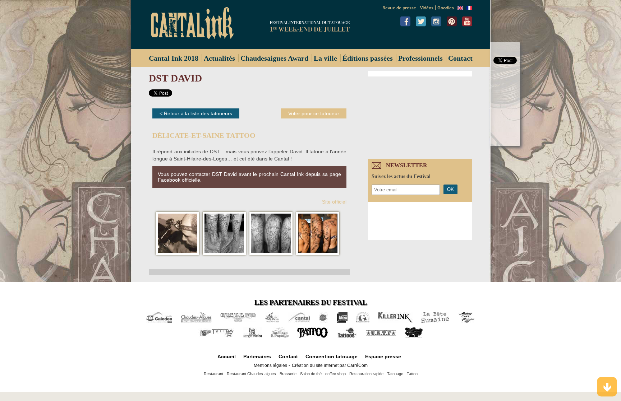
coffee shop (335, 374)
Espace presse (383, 356)
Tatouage (395, 374)
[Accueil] (195, 24)
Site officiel (334, 202)
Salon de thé (311, 374)
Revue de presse (399, 8)
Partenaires (257, 356)
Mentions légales (270, 365)
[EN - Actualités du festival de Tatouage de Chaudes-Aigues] (460, 8)
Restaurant (213, 374)
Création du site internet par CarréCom (330, 365)
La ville (325, 58)
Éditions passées (367, 58)
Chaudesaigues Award (274, 58)
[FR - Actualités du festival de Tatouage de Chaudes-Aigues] (469, 8)
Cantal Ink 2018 (173, 58)
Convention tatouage (331, 356)
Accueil (226, 356)
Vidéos (426, 8)
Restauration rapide (366, 374)
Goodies (445, 8)
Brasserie (288, 374)
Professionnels (420, 58)
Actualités (219, 58)
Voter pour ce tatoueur (313, 113)
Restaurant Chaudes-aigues (251, 374)
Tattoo (412, 374)
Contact (460, 58)
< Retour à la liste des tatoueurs (196, 113)
